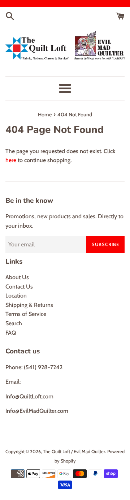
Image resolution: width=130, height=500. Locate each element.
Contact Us (19, 286)
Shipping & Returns (29, 305)
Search (13, 323)
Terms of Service (25, 314)
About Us (17, 277)
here (10, 160)
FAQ (10, 332)
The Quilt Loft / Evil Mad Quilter (74, 451)
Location (16, 295)
